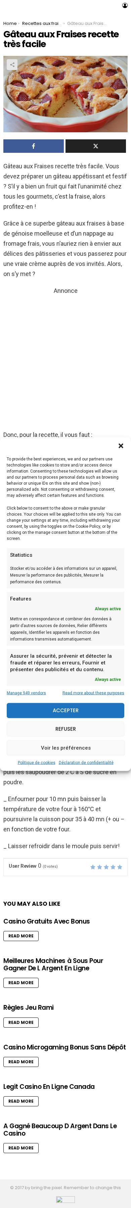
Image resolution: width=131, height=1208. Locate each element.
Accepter (66, 710)
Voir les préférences (66, 748)
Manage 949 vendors (26, 692)
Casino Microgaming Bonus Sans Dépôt (64, 1047)
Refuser (65, 728)
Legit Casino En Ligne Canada (49, 1086)
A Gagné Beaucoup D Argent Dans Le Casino (60, 1129)
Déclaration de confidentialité (86, 762)
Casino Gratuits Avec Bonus (46, 921)
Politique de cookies (36, 762)
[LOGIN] (125, 5)
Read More (21, 936)
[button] (121, 445)
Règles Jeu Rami (28, 1007)
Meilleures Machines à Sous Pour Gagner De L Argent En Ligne (53, 964)
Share (12, 64)
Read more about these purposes (93, 692)
